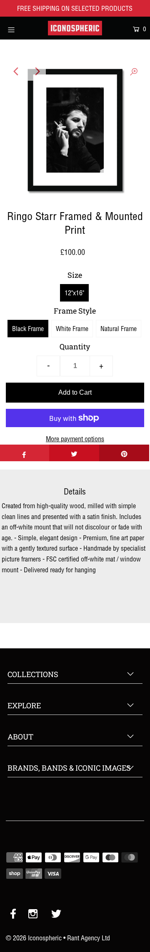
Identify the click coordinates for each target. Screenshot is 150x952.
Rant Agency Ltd (88, 938)
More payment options (75, 439)
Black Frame (28, 328)
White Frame (72, 328)
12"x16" (74, 293)
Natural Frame (118, 328)
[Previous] (16, 71)
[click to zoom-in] (134, 71)
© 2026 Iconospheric (34, 938)
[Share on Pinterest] (124, 453)
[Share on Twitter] (74, 453)
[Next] (37, 71)
